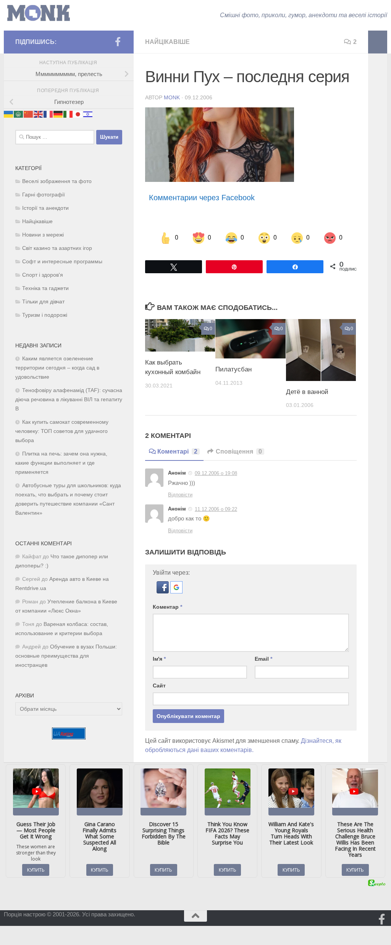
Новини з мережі (43, 235)
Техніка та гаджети (45, 288)
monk (172, 97)
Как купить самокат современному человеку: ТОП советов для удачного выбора (61, 431)
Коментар (167, 607)
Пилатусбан (233, 369)
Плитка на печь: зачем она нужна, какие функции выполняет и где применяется (61, 463)
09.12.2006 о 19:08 (216, 473)
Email (263, 659)
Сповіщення (239, 451)
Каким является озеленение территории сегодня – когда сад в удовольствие (57, 368)
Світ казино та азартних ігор (57, 248)
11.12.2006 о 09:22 (216, 509)
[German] (58, 113)
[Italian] (68, 113)
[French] (48, 113)
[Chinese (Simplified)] (29, 113)
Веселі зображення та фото (57, 181)
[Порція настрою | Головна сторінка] (38, 13)
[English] (39, 113)
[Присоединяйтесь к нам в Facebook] (117, 41)
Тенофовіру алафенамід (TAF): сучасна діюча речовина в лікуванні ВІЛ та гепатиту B (68, 399)
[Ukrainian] (9, 113)
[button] (163, 591)
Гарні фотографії (43, 195)
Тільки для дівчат (43, 302)
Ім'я (159, 659)
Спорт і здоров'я (42, 275)
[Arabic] (19, 113)
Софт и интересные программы (62, 261)
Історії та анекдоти (45, 208)
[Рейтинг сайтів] (69, 737)
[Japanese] (78, 113)
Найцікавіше (167, 42)
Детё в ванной (307, 392)
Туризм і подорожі (44, 315)
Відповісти (180, 495)
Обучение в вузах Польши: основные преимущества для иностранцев (66, 656)
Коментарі (177, 451)
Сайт (159, 685)
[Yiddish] (88, 113)
